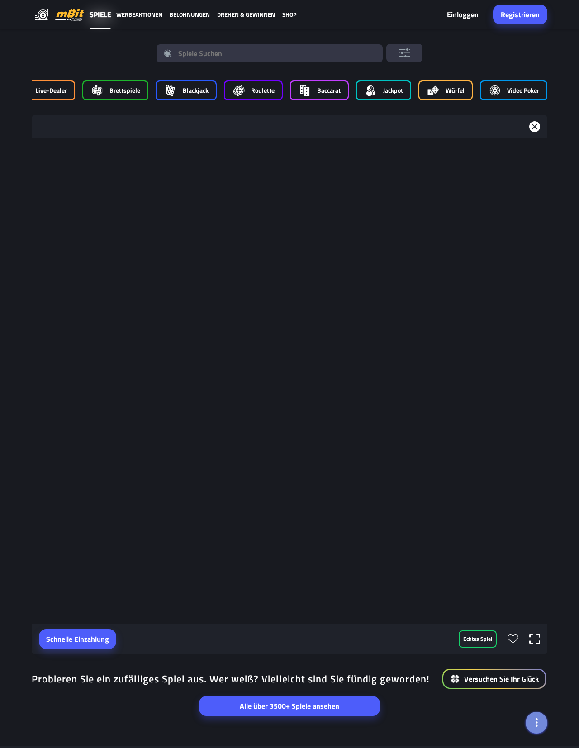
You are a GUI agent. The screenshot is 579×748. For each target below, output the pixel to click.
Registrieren (520, 14)
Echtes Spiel (477, 638)
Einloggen (463, 14)
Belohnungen (190, 14)
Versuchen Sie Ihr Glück (501, 678)
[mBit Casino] (69, 14)
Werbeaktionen (139, 14)
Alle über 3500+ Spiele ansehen (289, 706)
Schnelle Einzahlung (77, 639)
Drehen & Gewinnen (246, 14)
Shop (289, 14)
